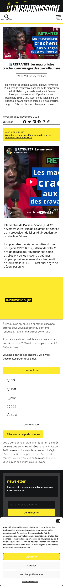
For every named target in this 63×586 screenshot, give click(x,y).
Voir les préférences (31, 574)
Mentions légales (30, 582)
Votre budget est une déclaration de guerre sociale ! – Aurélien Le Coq (28, 136)
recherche (6, 19)
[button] (58, 521)
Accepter (31, 556)
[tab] (31, 370)
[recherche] (6, 16)
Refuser (31, 565)
